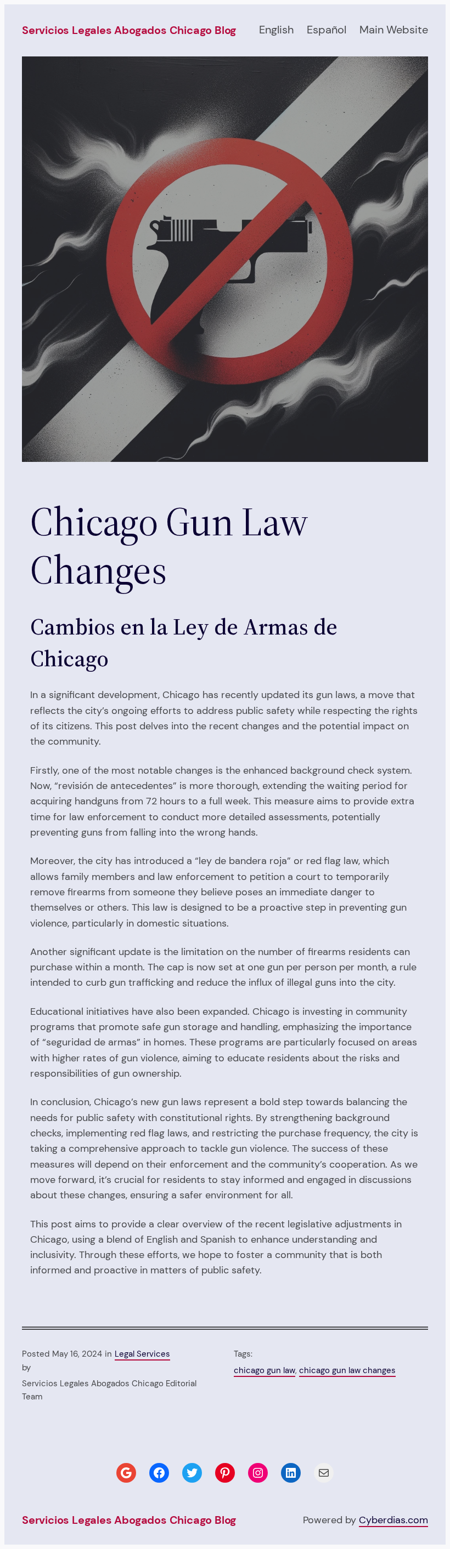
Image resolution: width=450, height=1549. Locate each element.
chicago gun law (264, 1370)
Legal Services (142, 1353)
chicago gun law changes (347, 1370)
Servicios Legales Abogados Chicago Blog (129, 30)
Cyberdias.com (393, 1519)
